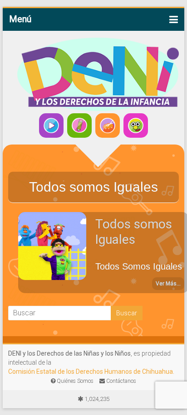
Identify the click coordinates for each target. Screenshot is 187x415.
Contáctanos (120, 381)
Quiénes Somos (74, 381)
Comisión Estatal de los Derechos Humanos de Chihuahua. (91, 371)
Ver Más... (168, 283)
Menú (20, 19)
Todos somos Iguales (133, 232)
